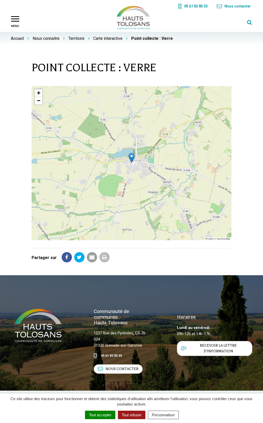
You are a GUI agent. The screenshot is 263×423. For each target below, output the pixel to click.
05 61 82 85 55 (111, 355)
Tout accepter (100, 415)
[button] (131, 158)
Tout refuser (132, 415)
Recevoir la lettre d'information (218, 348)
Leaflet (210, 238)
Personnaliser (163, 415)
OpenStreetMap (223, 238)
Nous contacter (122, 369)
